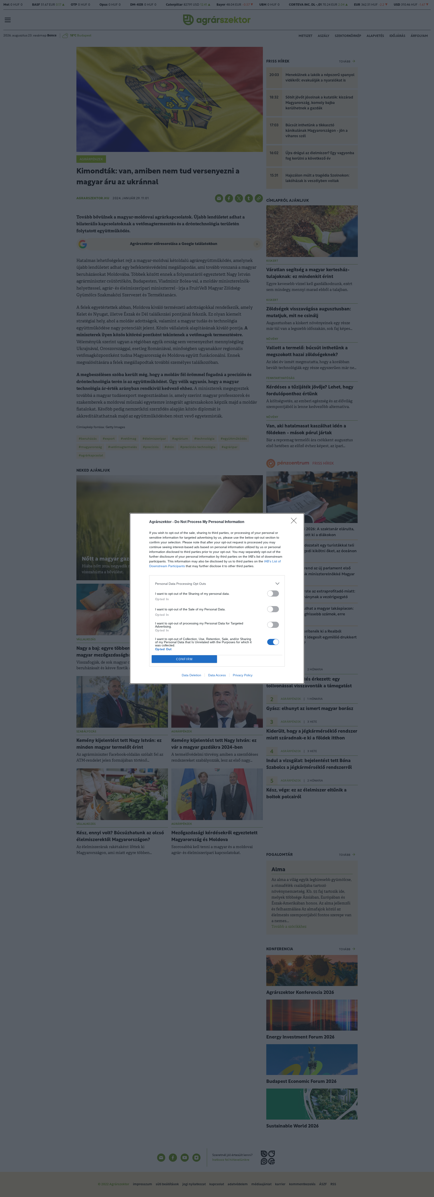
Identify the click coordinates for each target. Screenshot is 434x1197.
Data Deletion (191, 675)
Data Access (217, 675)
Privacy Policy (242, 675)
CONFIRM (184, 659)
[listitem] (217, 583)
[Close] (295, 522)
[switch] (273, 593)
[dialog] (217, 598)
